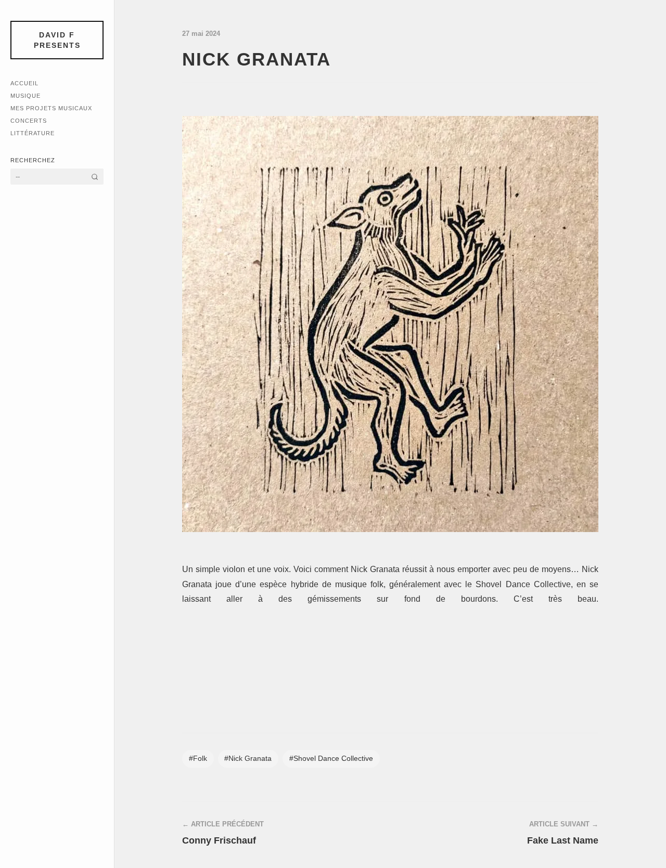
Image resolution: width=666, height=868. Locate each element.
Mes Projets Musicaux (51, 108)
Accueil (24, 83)
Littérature (32, 133)
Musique (25, 96)
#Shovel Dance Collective (331, 758)
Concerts (28, 121)
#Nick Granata (248, 758)
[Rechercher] (95, 177)
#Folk (198, 758)
